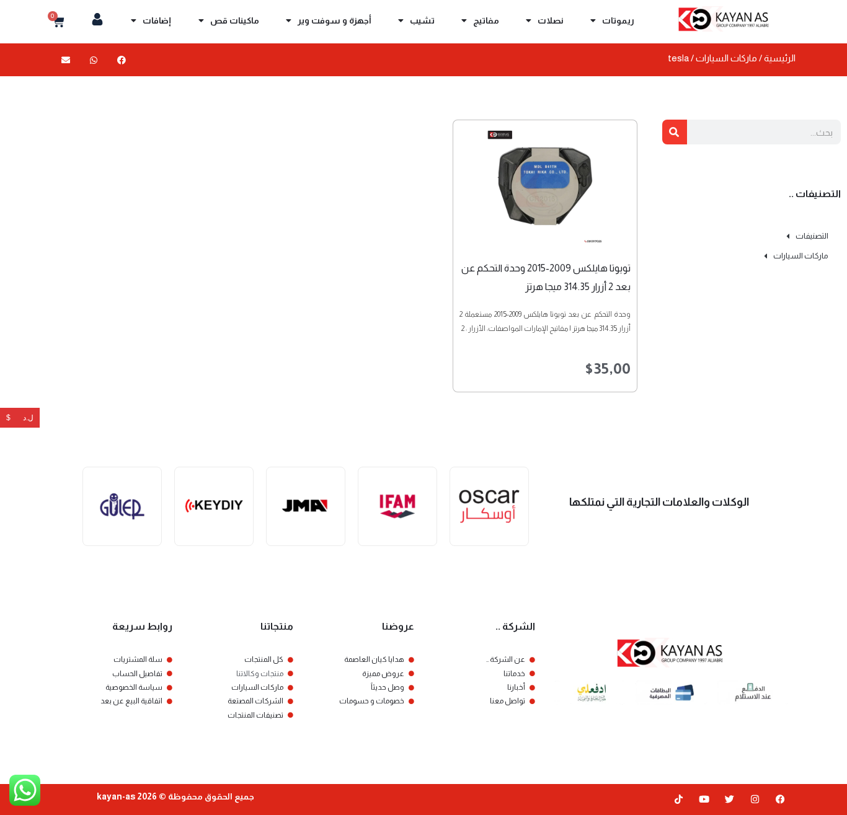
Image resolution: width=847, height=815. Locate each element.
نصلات (551, 20)
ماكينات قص (234, 20)
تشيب (422, 20)
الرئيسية (780, 58)
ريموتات (618, 20)
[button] (121, 60)
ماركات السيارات (726, 58)
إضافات (157, 20)
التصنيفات (812, 235)
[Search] (674, 132)
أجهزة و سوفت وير (334, 20)
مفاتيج (486, 20)
